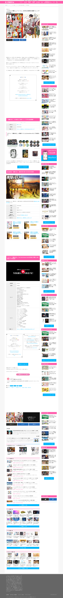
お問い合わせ (15, 587)
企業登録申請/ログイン (48, 2)
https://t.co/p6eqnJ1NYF (20, 94)
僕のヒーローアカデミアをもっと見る (49, 360)
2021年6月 (11, 385)
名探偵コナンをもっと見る (49, 291)
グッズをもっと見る (23, 547)
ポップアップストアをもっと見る (49, 144)
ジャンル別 (25, 2)
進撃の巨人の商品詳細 (22, 166)
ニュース (15, 385)
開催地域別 (29, 2)
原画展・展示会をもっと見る (49, 222)
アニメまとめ (38, 2)
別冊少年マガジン (19, 387)
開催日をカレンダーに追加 (22, 374)
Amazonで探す (16, 227)
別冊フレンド (14, 387)
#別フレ (25, 94)
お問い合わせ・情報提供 (13, 594)
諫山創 (23, 387)
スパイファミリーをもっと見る (49, 394)
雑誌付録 (29, 387)
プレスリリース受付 (21, 594)
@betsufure (36, 343)
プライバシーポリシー (28, 594)
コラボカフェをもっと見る (49, 82)
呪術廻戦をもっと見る (49, 325)
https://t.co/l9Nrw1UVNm (31, 336)
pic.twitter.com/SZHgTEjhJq (23, 95)
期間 (17, 385)
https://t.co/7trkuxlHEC (30, 343)
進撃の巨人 (20, 385)
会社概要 (7, 594)
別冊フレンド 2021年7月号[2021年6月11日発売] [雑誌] (17, 223)
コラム (42, 2)
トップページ (21, 2)
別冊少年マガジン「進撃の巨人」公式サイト (24, 217)
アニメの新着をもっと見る (23, 526)
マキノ (10, 387)
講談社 (26, 387)
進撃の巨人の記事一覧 (23, 364)
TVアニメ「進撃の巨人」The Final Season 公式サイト (25, 329)
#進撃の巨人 (29, 94)
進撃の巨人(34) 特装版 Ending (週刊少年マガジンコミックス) (17, 233)
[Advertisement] (14, 48)
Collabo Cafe (9, 2)
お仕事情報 (33, 2)
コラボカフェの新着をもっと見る (23, 568)
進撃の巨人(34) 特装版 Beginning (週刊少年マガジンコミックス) (34, 233)
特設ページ (18, 124)
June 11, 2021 (29, 98)
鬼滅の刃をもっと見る (49, 478)
